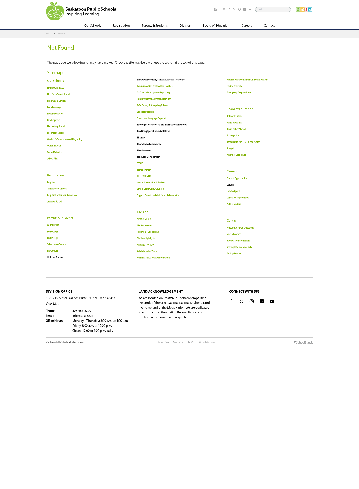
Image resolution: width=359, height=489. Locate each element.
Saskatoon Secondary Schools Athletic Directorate (161, 80)
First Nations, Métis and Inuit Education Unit (247, 80)
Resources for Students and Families (154, 99)
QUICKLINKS (53, 225)
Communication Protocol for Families (154, 86)
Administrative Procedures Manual (153, 258)
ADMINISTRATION (145, 245)
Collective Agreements (238, 198)
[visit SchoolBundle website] (303, 343)
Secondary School (55, 133)
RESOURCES (52, 251)
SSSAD (140, 163)
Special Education (145, 112)
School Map (52, 159)
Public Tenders (234, 204)
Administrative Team (147, 251)
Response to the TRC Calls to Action (243, 142)
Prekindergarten (55, 114)
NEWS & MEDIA (144, 219)
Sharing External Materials (239, 247)
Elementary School (56, 126)
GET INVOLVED (144, 176)
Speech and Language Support (151, 118)
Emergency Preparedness (239, 93)
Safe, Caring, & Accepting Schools (152, 105)
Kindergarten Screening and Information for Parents (162, 125)
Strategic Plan (233, 136)
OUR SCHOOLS (54, 146)
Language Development (148, 157)
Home (48, 34)
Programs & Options (56, 101)
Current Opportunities (237, 178)
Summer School (54, 202)
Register (51, 182)
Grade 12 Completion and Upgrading (64, 139)
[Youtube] (250, 9)
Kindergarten (53, 120)
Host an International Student (151, 183)
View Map (52, 304)
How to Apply (233, 191)
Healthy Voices (144, 151)
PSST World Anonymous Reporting (153, 93)
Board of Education (240, 109)
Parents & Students (60, 218)
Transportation (144, 170)
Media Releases (144, 226)
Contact (232, 220)
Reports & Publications (148, 232)
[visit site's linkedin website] (262, 302)
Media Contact (234, 234)
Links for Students (55, 257)
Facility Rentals (234, 254)
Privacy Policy (163, 342)
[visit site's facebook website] (231, 302)
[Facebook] (229, 9)
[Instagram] (239, 9)
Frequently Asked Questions (240, 228)
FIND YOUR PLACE (55, 88)
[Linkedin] (244, 9)
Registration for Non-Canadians (62, 195)
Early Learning (54, 107)
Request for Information (238, 241)
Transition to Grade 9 (57, 189)
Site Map (191, 342)
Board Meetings (234, 123)
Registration (55, 175)
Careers (232, 171)
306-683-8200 (81, 311)
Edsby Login (52, 232)
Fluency (141, 138)
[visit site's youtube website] (272, 302)
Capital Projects (234, 86)
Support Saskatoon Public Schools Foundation (158, 195)
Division (142, 212)
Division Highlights (146, 238)
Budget (230, 148)
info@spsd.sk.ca (83, 316)
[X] (234, 9)
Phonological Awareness (149, 144)
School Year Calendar (57, 244)
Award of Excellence (236, 155)
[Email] (224, 9)
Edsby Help (52, 238)
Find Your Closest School (58, 94)
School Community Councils (150, 189)
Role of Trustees (234, 116)
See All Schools (54, 152)
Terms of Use (178, 342)
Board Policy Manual (236, 129)
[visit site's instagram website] (252, 302)
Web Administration (207, 342)
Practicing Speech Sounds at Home (153, 131)
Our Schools (55, 81)
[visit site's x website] (241, 302)
